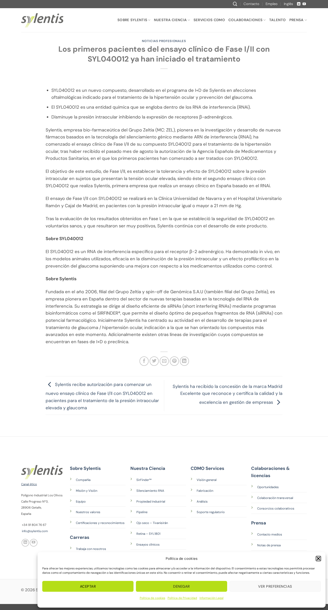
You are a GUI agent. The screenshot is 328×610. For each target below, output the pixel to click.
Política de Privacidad (182, 598)
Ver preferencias (275, 586)
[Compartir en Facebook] (144, 361)
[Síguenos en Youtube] (304, 4)
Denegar (181, 586)
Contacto (251, 3)
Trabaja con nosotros (91, 549)
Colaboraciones (245, 20)
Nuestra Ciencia (170, 20)
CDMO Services (207, 468)
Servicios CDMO (209, 20)
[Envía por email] (164, 361)
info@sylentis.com (35, 531)
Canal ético (29, 484)
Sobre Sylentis (132, 20)
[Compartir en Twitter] (154, 361)
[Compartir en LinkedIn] (184, 361)
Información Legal (212, 598)
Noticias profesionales (164, 41)
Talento (277, 20)
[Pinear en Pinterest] (174, 361)
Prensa (296, 20)
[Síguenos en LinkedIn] (298, 4)
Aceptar (88, 586)
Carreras (79, 537)
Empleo (272, 3)
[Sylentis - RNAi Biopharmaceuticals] (42, 20)
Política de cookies (152, 598)
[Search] (235, 4)
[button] (318, 558)
